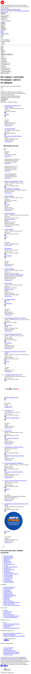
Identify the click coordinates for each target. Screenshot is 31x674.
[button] (2, 30)
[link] (3, 27)
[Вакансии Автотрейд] (17, 521)
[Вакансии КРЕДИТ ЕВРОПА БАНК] (17, 389)
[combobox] (8, 40)
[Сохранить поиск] (2, 47)
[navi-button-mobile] (2, 35)
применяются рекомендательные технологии (13, 658)
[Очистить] (3, 43)
